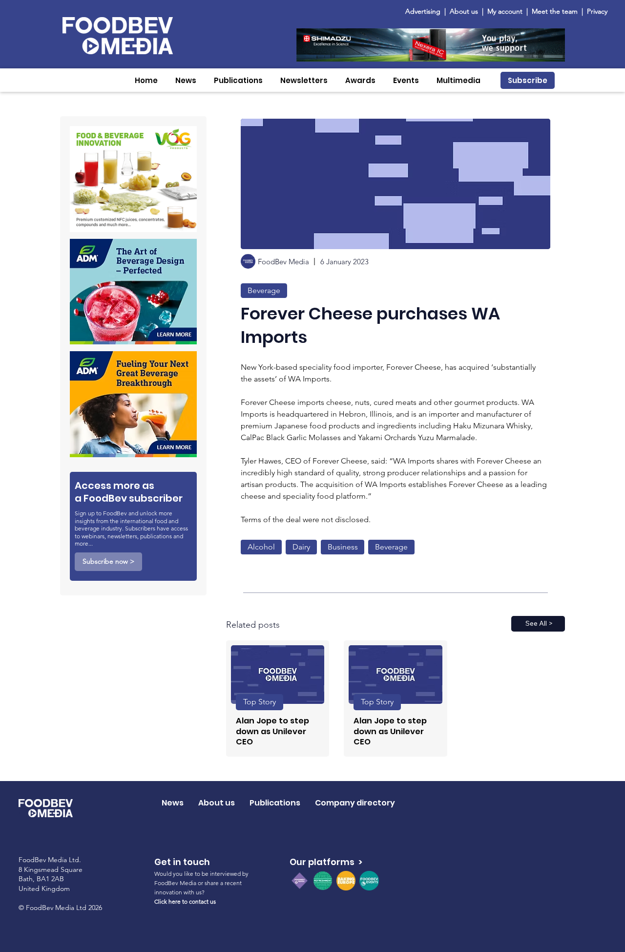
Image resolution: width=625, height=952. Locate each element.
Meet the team (556, 11)
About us (464, 11)
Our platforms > (326, 862)
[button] (185, 80)
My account (504, 11)
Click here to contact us (185, 901)
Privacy (597, 11)
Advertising (424, 11)
